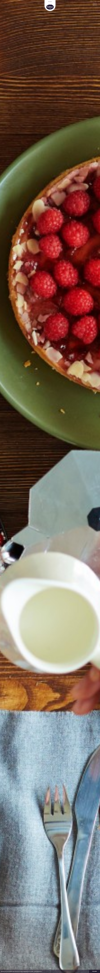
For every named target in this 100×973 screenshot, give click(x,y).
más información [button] (38, 971)
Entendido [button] (94, 971)
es (51, 1)
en (49, 1)
